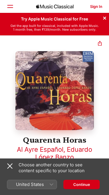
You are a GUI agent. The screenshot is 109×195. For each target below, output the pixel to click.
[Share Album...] (100, 44)
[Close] (104, 17)
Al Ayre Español (40, 149)
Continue (81, 184)
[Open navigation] (9, 6)
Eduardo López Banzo (63, 153)
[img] (55, 6)
